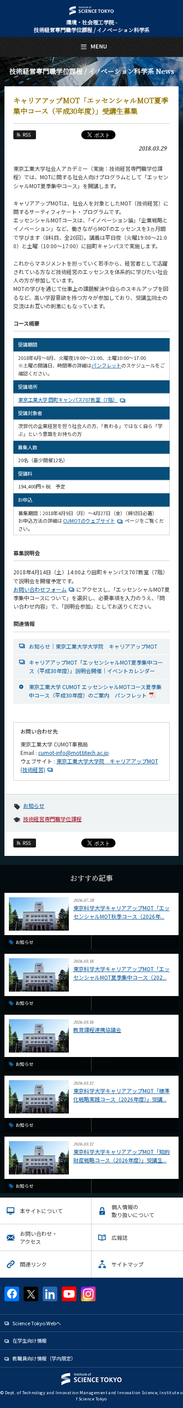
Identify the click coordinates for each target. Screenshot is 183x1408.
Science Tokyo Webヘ (36, 1323)
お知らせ (33, 805)
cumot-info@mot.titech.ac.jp (73, 752)
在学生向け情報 (29, 1340)
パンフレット (106, 365)
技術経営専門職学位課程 (52, 819)
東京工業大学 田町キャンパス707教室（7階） (68, 399)
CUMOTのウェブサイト (89, 520)
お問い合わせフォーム (40, 589)
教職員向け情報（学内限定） (44, 1358)
